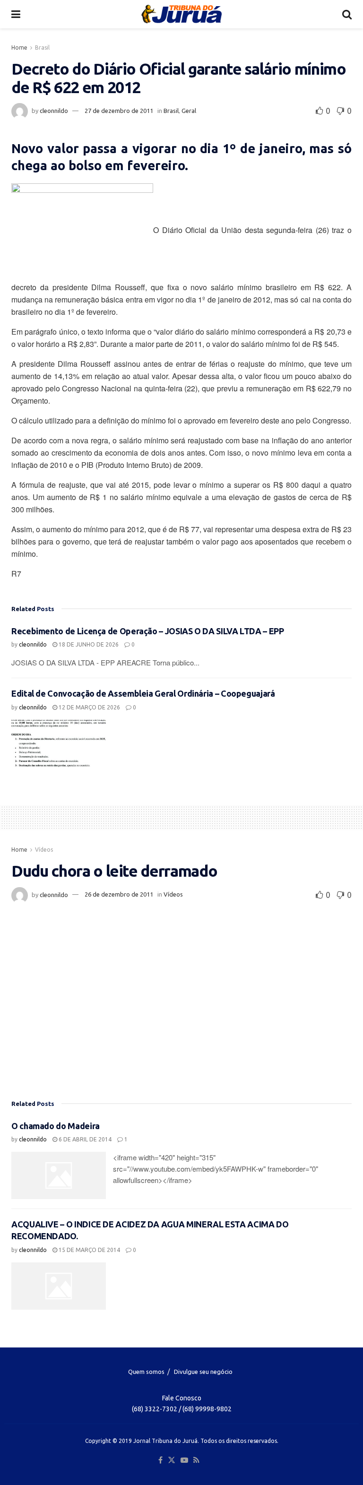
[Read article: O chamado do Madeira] (58, 1175)
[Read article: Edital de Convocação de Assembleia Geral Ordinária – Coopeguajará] (58, 743)
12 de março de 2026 (88, 707)
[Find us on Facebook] (160, 1460)
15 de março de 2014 (88, 1250)
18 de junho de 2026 (88, 644)
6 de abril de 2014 (84, 1139)
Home (19, 47)
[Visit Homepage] (181, 14)
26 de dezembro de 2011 (119, 894)
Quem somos (146, 1371)
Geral (189, 110)
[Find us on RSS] (196, 1460)
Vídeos (44, 849)
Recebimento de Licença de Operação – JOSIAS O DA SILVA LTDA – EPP (147, 631)
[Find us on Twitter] (171, 1460)
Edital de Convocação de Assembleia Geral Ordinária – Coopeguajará (143, 693)
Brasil (42, 47)
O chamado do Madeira (55, 1126)
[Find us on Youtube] (184, 1460)
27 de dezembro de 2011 (119, 110)
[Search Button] (347, 14)
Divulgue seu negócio (203, 1371)
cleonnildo (54, 110)
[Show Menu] (15, 14)
